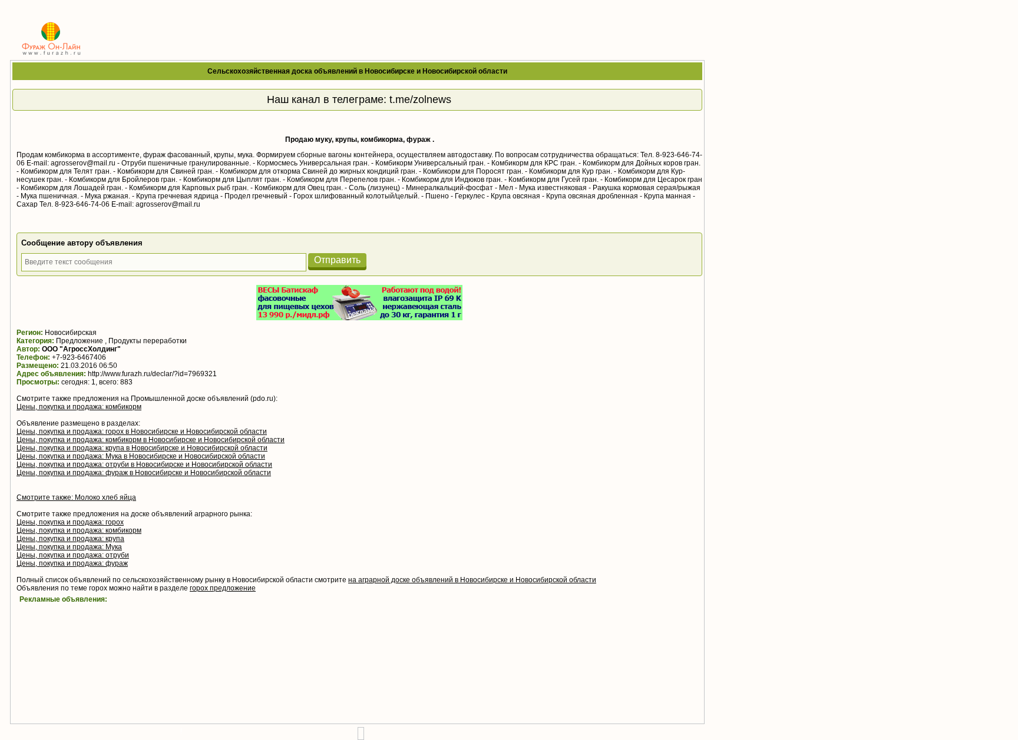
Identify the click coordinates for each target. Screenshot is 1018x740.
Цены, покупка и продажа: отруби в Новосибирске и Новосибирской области (144, 464)
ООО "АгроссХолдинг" (81, 349)
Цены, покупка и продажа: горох (70, 522)
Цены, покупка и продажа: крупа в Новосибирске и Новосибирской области (141, 448)
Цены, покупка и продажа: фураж (72, 563)
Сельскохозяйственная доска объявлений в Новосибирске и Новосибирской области (357, 71)
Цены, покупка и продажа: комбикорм (78, 407)
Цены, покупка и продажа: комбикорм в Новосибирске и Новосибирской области (150, 440)
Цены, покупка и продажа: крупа (70, 539)
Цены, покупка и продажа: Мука (69, 547)
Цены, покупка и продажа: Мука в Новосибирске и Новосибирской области (140, 456)
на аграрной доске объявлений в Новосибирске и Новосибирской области (472, 580)
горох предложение (223, 588)
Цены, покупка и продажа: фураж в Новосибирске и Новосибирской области (143, 473)
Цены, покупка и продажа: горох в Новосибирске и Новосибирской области (141, 431)
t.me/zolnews (420, 99)
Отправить (337, 260)
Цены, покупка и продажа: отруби (72, 555)
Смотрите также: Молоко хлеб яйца (76, 497)
